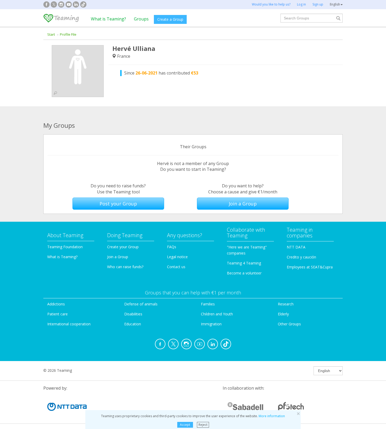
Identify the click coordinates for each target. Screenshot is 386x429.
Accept (185, 424)
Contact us (176, 266)
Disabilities (133, 313)
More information (272, 416)
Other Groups (289, 323)
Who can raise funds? (125, 266)
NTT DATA (296, 247)
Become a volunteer (244, 273)
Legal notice (177, 256)
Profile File (68, 34)
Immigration (211, 323)
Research (286, 303)
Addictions (56, 303)
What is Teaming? (108, 19)
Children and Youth (217, 313)
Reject (203, 424)
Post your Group (118, 203)
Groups (141, 19)
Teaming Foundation (65, 246)
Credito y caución (301, 257)
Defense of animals (141, 303)
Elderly (283, 313)
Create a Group (170, 19)
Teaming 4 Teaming (244, 263)
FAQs (171, 246)
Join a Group (243, 203)
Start (51, 34)
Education (132, 323)
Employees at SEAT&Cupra (310, 266)
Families (208, 303)
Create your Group (123, 246)
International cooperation (69, 323)
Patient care (57, 313)
